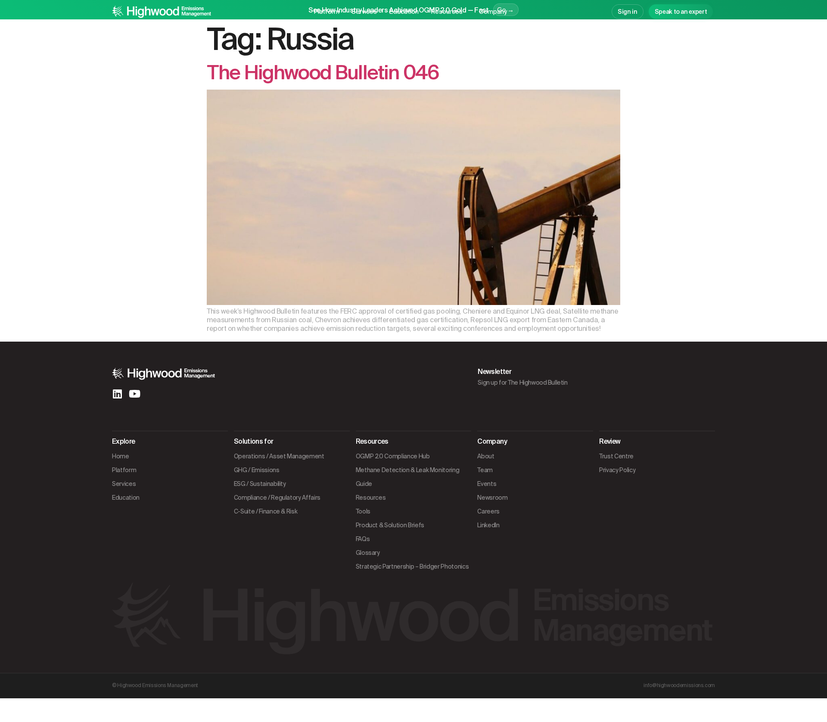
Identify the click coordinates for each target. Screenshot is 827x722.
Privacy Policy (617, 470)
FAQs (363, 539)
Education (404, 11)
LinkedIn (488, 525)
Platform (326, 11)
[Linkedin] (117, 394)
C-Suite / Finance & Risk (266, 511)
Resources (447, 11)
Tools (363, 511)
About (485, 456)
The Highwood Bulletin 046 (323, 72)
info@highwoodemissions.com (679, 685)
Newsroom (492, 497)
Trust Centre (616, 456)
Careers (488, 511)
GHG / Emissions (257, 470)
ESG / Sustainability (260, 484)
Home (120, 456)
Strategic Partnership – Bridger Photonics (412, 566)
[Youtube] (134, 394)
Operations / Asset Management (279, 456)
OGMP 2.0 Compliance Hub (393, 456)
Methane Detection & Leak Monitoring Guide (408, 477)
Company (493, 11)
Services (364, 11)
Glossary (368, 553)
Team (485, 470)
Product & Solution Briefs (390, 525)
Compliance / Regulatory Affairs (277, 497)
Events (486, 484)
